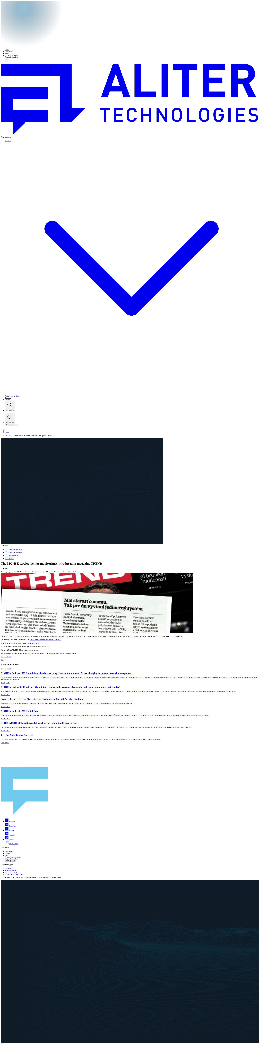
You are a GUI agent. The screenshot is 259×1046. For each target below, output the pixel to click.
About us (8, 398)
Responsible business (11, 57)
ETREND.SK (34, 643)
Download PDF (6, 657)
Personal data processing (13, 857)
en (6, 59)
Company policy (10, 861)
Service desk (9, 869)
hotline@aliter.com (11, 870)
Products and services (12, 396)
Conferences (9, 51)
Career (7, 50)
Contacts (7, 399)
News (7, 53)
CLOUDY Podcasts (11, 55)
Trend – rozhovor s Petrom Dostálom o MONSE (45, 640)
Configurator (9, 851)
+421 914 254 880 (11, 872)
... (5, 428)
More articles (5, 743)
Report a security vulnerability (14, 874)
